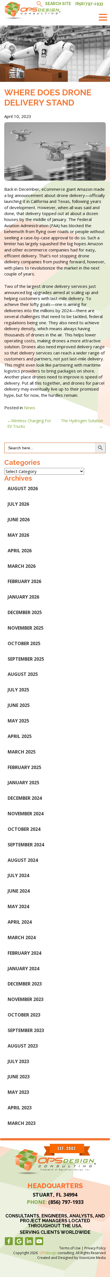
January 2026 (23, 597)
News (29, 407)
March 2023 (22, 1123)
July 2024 (18, 875)
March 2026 (22, 566)
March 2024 (22, 937)
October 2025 (24, 643)
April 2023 (20, 1108)
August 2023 (23, 1046)
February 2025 (24, 767)
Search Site (58, 3)
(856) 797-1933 (89, 3)
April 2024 (20, 922)
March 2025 (22, 752)
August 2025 (23, 674)
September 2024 (26, 845)
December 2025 (25, 612)
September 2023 (26, 1030)
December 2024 (25, 798)
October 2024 (24, 829)
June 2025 (19, 705)
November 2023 (25, 999)
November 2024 (25, 814)
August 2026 (23, 488)
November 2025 (25, 628)
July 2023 (18, 1061)
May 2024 (18, 906)
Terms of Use (70, 1248)
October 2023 (24, 1015)
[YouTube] (39, 1241)
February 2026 (24, 581)
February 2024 (24, 953)
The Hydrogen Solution (82, 420)
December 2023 (25, 984)
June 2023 (19, 1077)
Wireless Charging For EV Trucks (29, 423)
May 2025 (18, 721)
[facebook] (9, 1241)
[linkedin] (29, 1241)
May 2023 (18, 1092)
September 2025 (26, 659)
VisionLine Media (92, 1257)
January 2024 (23, 968)
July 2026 (18, 504)
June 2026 (19, 519)
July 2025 (18, 690)
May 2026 (18, 535)
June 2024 (19, 891)
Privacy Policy (95, 1248)
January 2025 (23, 782)
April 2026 (20, 550)
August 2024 (23, 860)
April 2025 (20, 736)
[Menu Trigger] (103, 17)
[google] (19, 1241)
